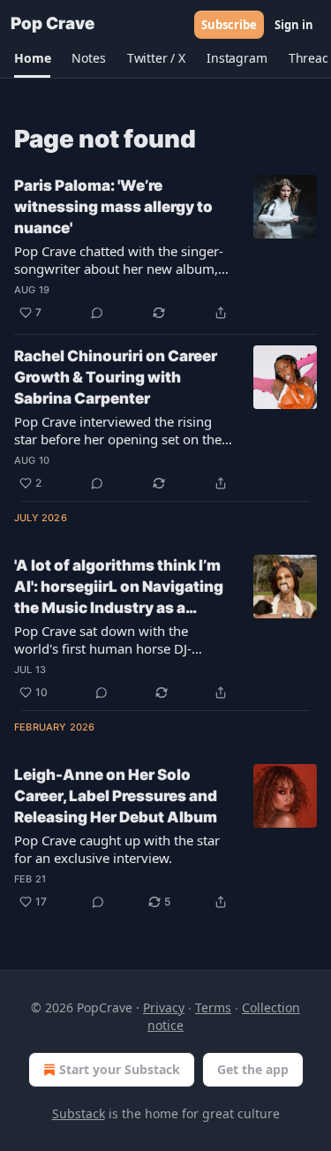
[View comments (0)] (97, 312)
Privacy (163, 1007)
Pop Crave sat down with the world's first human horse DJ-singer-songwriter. (103, 639)
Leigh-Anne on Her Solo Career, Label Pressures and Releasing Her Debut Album (115, 796)
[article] (165, 249)
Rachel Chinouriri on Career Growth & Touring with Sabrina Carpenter (115, 377)
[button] (32, 58)
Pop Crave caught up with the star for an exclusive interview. (117, 849)
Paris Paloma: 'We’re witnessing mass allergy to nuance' (113, 207)
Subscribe (229, 25)
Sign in (294, 25)
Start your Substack (119, 1069)
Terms (213, 1007)
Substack (78, 1113)
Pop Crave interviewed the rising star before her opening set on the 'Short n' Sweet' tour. (118, 430)
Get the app (253, 1069)
